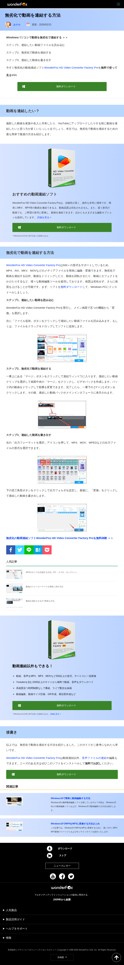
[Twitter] (71, 876)
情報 (8, 937)
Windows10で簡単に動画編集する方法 (70, 798)
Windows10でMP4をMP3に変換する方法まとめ (75, 823)
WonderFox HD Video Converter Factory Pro (71, 67)
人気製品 (11, 910)
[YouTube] (53, 876)
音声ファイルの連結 (94, 757)
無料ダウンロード (71, 286)
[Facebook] (62, 876)
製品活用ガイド (15, 919)
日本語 (60, 957)
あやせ (17, 24)
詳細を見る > (44, 217)
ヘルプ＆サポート (17, 928)
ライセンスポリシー (47, 950)
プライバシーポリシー (27, 950)
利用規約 (12, 950)
